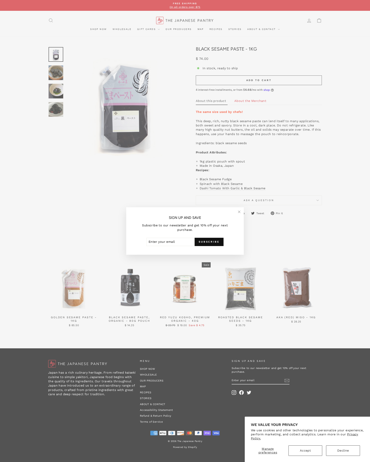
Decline (343, 450)
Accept (305, 450)
